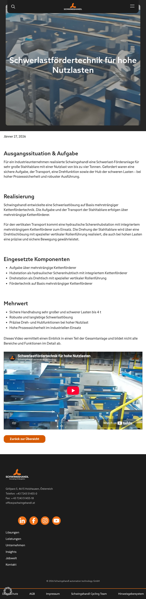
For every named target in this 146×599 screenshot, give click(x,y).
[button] (132, 6)
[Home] (73, 6)
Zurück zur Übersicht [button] (24, 439)
